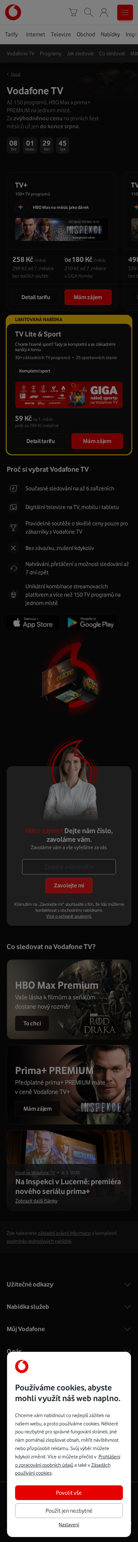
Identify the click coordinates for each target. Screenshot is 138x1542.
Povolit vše (69, 1492)
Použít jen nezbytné (69, 1510)
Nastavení (69, 1525)
